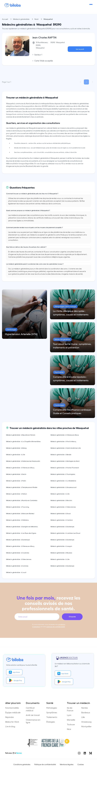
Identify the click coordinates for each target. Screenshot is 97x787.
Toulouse (71, 724)
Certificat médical (30, 709)
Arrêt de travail (33, 715)
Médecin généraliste (21, 19)
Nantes (84, 708)
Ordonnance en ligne (33, 721)
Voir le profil (80, 49)
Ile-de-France (70, 709)
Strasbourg (86, 722)
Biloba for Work (12, 722)
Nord (36, 19)
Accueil (5, 19)
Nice (69, 729)
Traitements (51, 717)
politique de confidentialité (55, 626)
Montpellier (86, 726)
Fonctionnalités (12, 708)
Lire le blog (10, 726)
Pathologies (51, 708)
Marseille (71, 720)
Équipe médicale (12, 712)
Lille (83, 717)
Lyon (69, 715)
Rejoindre (9, 717)
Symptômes (51, 712)
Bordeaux (85, 712)
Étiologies (50, 722)
